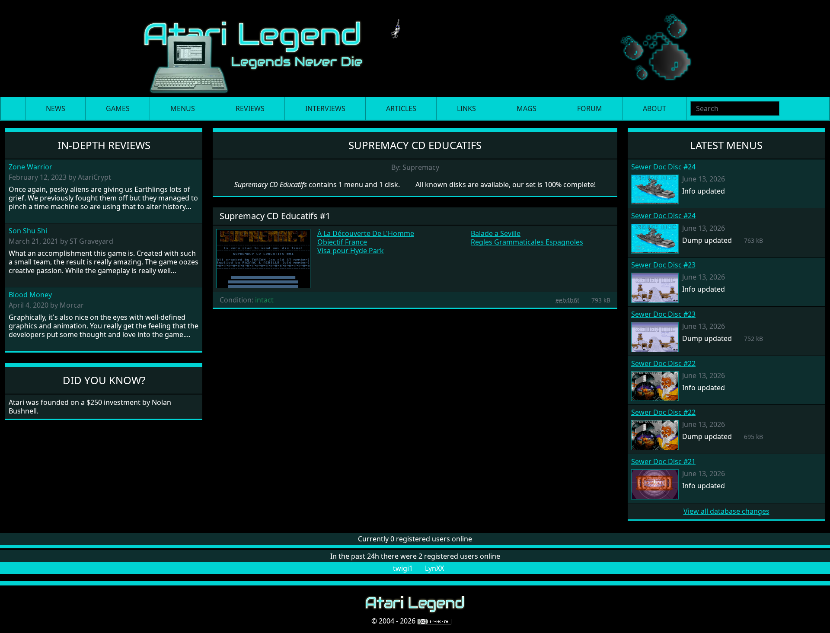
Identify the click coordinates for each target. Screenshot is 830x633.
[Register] (804, 108)
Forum (589, 108)
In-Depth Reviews (103, 145)
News (55, 108)
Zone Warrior (30, 167)
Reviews (250, 108)
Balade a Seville (495, 233)
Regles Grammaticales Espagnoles (527, 242)
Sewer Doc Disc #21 (663, 461)
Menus (182, 108)
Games (118, 108)
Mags (526, 108)
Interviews (325, 108)
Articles (401, 108)
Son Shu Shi (28, 231)
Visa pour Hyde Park (350, 250)
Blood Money (30, 295)
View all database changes (726, 511)
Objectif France (342, 242)
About (654, 108)
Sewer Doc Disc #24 (663, 167)
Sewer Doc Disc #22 (663, 363)
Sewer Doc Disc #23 (663, 265)
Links (466, 108)
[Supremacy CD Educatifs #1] (263, 258)
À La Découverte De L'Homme (365, 233)
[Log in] (818, 108)
